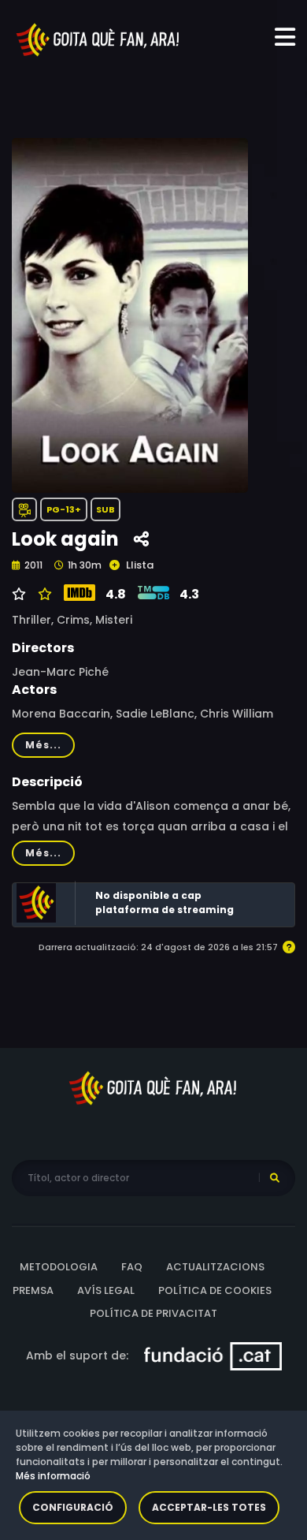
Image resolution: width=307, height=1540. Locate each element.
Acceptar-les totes (209, 1507)
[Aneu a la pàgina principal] (98, 39)
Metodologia (59, 1266)
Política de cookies (215, 1290)
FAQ (131, 1266)
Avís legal (106, 1290)
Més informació (53, 1475)
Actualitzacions (215, 1266)
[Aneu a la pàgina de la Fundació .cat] (213, 1355)
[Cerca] (274, 1178)
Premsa (33, 1290)
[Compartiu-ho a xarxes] (141, 540)
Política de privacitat (153, 1313)
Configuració (72, 1507)
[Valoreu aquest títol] (43, 594)
